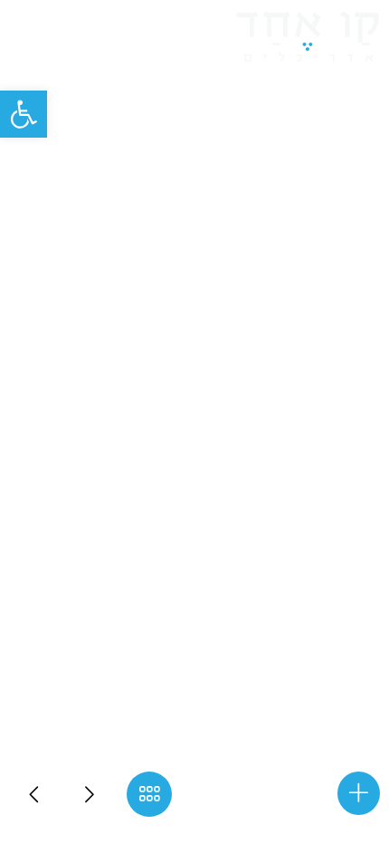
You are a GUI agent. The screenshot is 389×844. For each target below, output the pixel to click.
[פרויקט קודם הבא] (90, 794)
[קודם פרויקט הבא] (36, 794)
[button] (23, 114)
